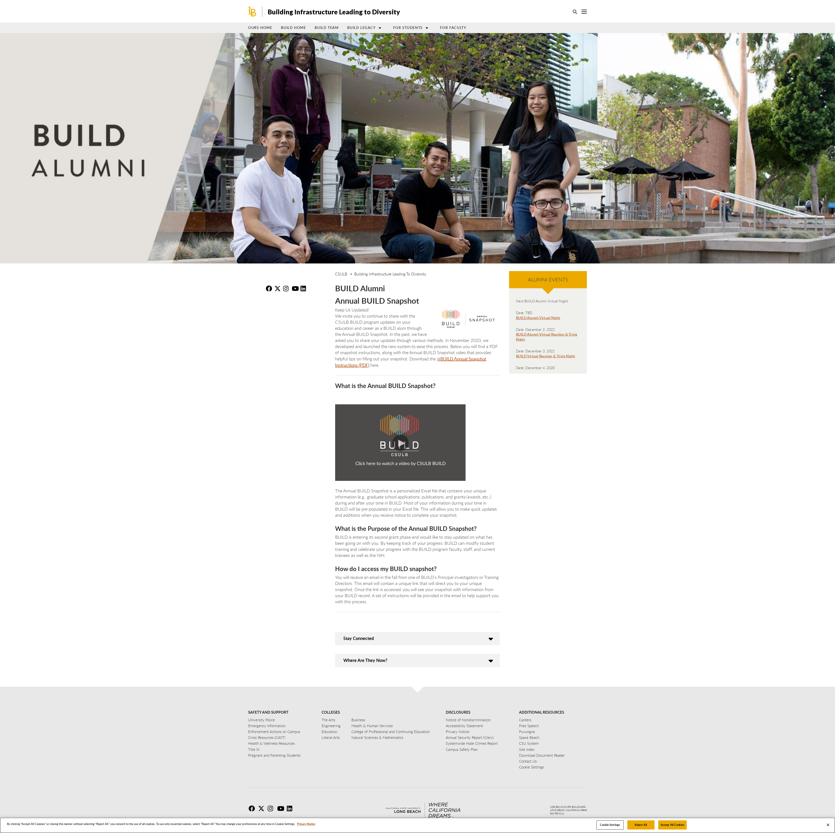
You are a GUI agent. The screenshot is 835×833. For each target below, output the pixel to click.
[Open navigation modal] (582, 11)
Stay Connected (358, 638)
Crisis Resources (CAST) (266, 737)
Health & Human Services (372, 725)
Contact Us (528, 761)
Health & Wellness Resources (271, 743)
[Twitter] (262, 808)
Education (329, 731)
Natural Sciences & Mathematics (377, 737)
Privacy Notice (306, 824)
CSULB (341, 274)
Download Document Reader (542, 755)
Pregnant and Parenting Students (274, 755)
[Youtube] (281, 808)
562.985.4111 (557, 813)
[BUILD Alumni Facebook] (270, 288)
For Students (408, 27)
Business (358, 719)
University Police (261, 719)
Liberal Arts (331, 737)
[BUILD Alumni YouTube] (296, 288)
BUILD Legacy (361, 27)
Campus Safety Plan (462, 749)
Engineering (331, 725)
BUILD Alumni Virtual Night (538, 317)
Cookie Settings (610, 825)
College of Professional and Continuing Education (390, 731)
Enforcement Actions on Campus (274, 731)
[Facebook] (253, 808)
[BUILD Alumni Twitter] (278, 288)
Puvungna (527, 731)
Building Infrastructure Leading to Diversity (334, 12)
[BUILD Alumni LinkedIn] (304, 288)
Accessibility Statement (464, 725)
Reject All (641, 825)
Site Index (527, 749)
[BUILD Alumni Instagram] (287, 288)
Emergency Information (267, 725)
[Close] (828, 825)
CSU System (529, 743)
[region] (417, 825)
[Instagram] (272, 808)
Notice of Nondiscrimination (468, 719)
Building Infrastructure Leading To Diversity (390, 274)
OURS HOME (260, 27)
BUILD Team (327, 27)
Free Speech (529, 725)
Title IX (254, 749)
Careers (525, 719)
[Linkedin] (291, 808)
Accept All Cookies (672, 825)
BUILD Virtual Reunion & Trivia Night (545, 356)
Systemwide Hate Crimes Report (472, 743)
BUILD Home (293, 27)
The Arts (328, 719)
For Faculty (453, 27)
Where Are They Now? (365, 660)
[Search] (572, 12)
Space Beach (529, 737)
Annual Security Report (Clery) (470, 737)
